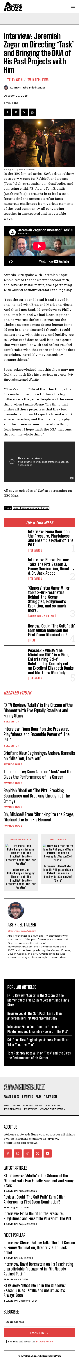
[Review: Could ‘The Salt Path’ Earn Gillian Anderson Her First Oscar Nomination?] (14, 632)
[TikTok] (28, 1153)
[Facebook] (7, 112)
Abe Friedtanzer (34, 87)
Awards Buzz (13, 764)
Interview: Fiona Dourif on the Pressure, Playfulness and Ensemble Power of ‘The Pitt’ (50, 538)
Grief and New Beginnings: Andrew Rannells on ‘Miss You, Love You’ (39, 755)
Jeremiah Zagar (31, 508)
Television (35, 550)
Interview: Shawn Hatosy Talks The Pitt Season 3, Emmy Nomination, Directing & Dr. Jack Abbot (51, 566)
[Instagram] (18, 1153)
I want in (37, 1332)
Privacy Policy (44, 1341)
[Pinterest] (24, 112)
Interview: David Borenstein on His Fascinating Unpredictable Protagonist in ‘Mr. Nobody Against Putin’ (38, 1269)
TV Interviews (38, 80)
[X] (15, 112)
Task (45, 508)
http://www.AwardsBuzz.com (22, 931)
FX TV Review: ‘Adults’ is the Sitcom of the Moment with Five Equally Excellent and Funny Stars (38, 710)
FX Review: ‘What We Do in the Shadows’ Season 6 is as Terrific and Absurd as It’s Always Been (35, 1290)
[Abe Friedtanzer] (7, 87)
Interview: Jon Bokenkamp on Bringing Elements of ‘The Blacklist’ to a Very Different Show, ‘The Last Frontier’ (21, 878)
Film (32, 640)
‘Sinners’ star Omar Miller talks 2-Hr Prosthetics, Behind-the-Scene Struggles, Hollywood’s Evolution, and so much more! (49, 599)
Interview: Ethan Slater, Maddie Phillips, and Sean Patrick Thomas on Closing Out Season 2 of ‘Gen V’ (58, 873)
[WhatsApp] (32, 112)
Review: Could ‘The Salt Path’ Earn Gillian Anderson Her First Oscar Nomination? (51, 630)
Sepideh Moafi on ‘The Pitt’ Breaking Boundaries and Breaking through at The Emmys (37, 796)
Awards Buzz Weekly (41, 615)
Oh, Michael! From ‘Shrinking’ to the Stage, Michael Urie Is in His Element (39, 817)
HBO (16, 508)
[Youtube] (48, 1153)
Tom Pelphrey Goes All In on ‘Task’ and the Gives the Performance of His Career (38, 774)
